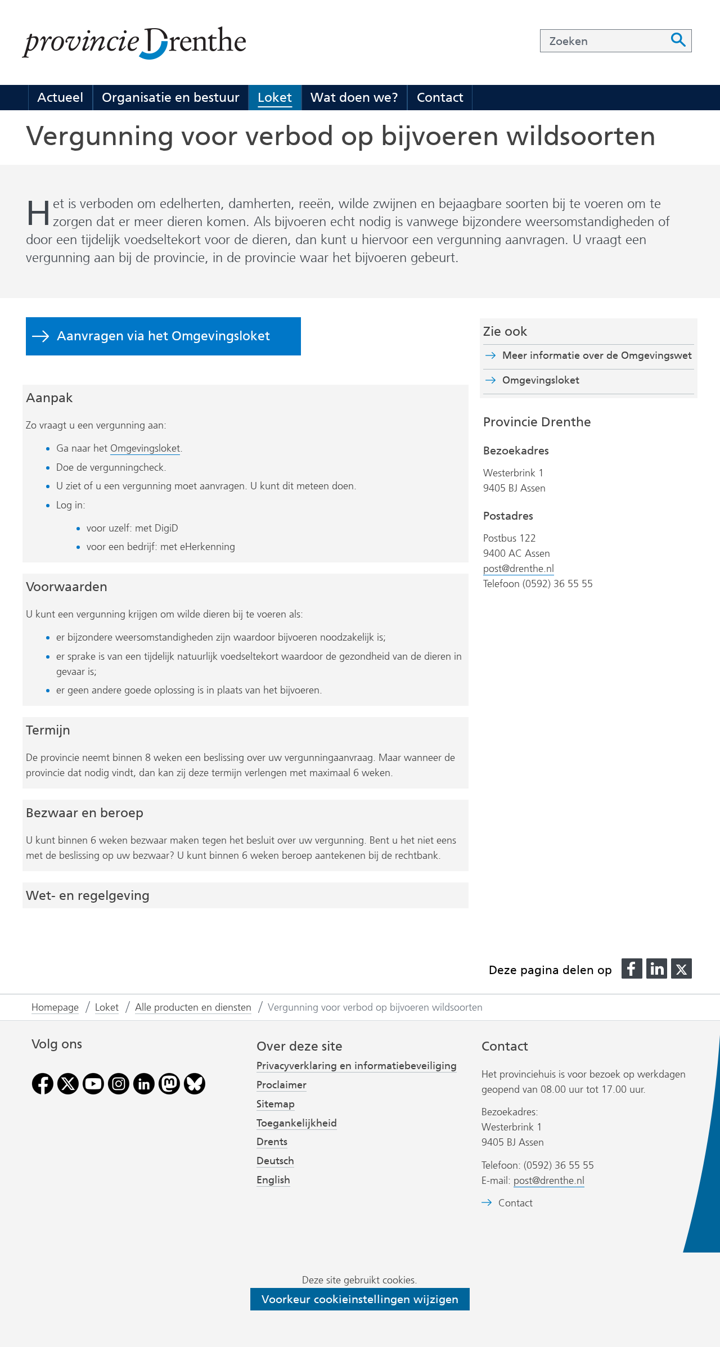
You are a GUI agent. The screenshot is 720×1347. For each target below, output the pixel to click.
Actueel (60, 97)
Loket (275, 97)
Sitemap (275, 1104)
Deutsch (275, 1161)
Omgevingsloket (145, 448)
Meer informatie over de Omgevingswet (597, 355)
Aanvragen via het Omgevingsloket (163, 336)
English (273, 1180)
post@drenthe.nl (518, 568)
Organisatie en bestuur (171, 97)
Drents (271, 1142)
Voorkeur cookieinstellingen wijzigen (360, 1299)
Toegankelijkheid (296, 1123)
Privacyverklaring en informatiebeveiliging (356, 1066)
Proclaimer (281, 1085)
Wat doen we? (354, 97)
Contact (440, 97)
